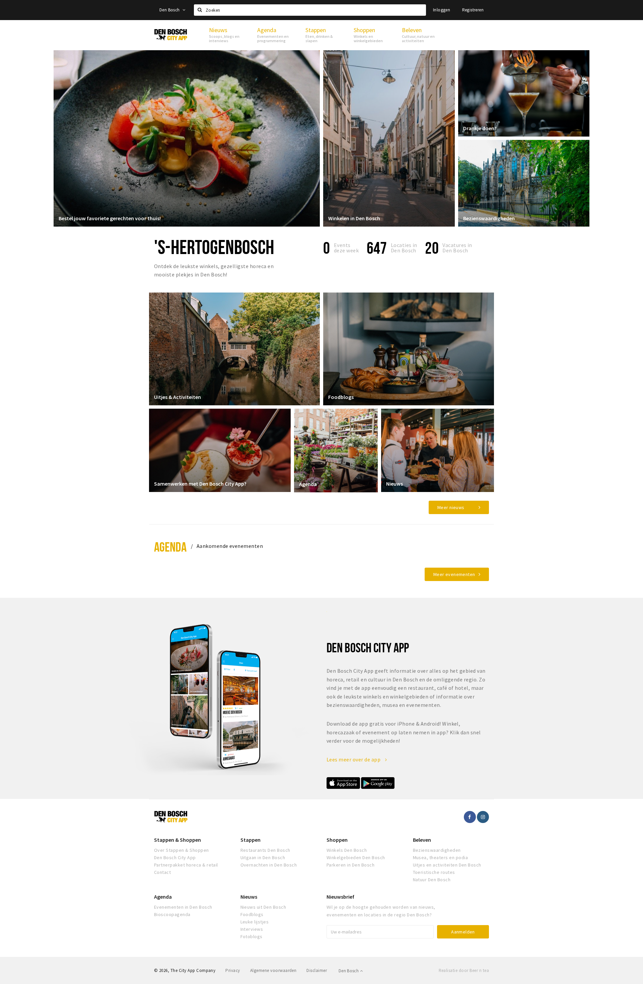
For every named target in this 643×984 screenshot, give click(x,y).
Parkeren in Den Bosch (350, 865)
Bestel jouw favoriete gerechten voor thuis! (110, 218)
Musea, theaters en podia (440, 857)
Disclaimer (316, 970)
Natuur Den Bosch (432, 880)
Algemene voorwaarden (273, 970)
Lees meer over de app (354, 759)
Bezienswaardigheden (489, 218)
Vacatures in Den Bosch (457, 247)
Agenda (308, 484)
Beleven (422, 839)
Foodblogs (341, 397)
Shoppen (337, 839)
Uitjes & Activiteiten (177, 397)
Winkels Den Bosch (347, 850)
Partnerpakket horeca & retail (186, 865)
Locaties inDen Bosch (404, 247)
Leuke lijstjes (254, 922)
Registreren (473, 10)
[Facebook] (470, 817)
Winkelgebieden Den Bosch (356, 857)
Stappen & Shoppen (177, 839)
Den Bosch (170, 10)
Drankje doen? (480, 128)
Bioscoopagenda (172, 914)
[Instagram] (483, 817)
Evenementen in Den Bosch (183, 907)
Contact (162, 872)
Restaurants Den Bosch (265, 850)
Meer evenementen (454, 574)
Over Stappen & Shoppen (181, 850)
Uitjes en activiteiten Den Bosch (447, 865)
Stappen (250, 839)
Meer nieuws (451, 507)
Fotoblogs (251, 936)
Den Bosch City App (175, 857)
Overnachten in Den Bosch (268, 865)
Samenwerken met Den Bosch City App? (200, 483)
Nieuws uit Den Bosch (263, 907)
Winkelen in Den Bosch (354, 218)
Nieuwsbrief (340, 896)
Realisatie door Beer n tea (464, 970)
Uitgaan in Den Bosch (262, 857)
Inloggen (441, 10)
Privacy (232, 970)
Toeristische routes (434, 872)
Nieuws (394, 483)
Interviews (251, 929)
